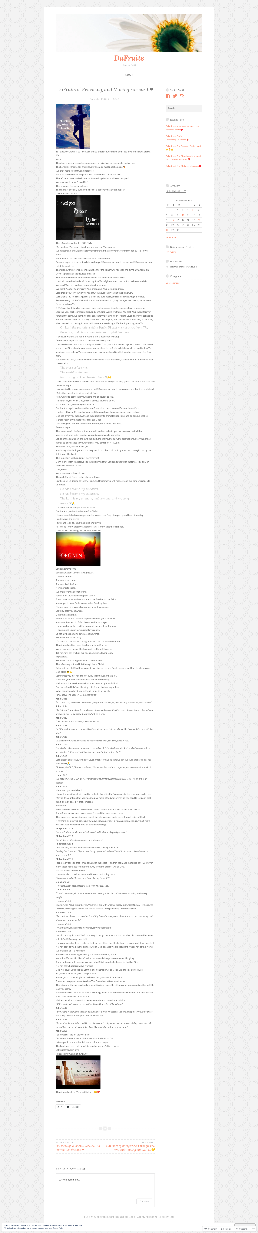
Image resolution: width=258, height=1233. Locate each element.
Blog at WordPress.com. (99, 1217)
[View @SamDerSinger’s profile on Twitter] (175, 96)
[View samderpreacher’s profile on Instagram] (182, 96)
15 (172, 220)
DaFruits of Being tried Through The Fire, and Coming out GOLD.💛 (130, 1146)
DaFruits (129, 58)
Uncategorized (172, 283)
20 (199, 220)
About (129, 75)
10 (183, 215)
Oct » (174, 237)
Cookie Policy (58, 1228)
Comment (144, 1201)
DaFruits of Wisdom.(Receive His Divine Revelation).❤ (78, 1146)
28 (167, 230)
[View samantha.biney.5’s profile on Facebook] (169, 96)
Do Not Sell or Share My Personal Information (144, 1217)
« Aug (168, 237)
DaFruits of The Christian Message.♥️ (183, 166)
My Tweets (171, 251)
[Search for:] (184, 108)
